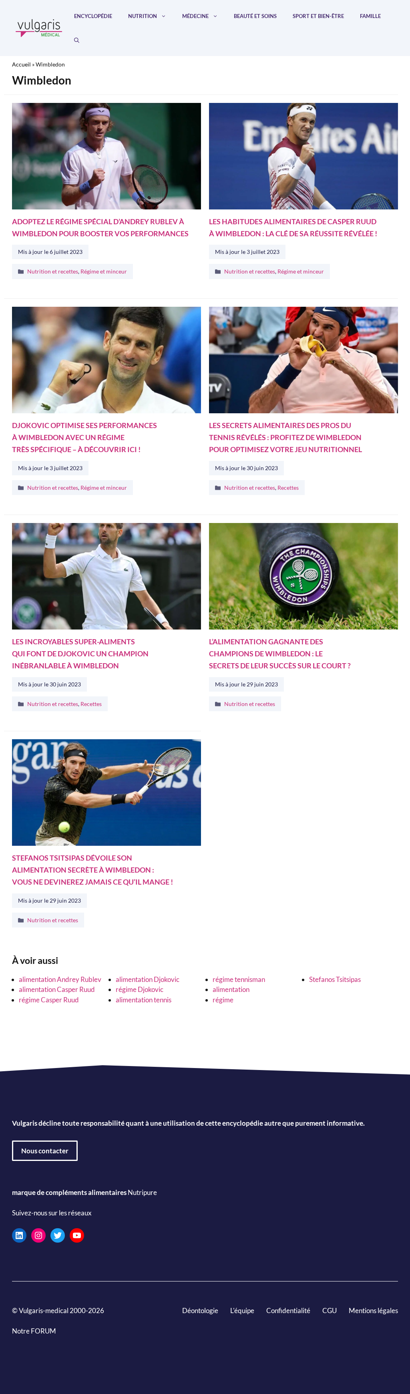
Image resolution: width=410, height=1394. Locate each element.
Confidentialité (288, 1310)
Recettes (288, 487)
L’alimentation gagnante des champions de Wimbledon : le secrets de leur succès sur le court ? (280, 654)
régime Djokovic (139, 989)
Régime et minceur (103, 271)
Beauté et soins (255, 16)
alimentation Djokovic (147, 979)
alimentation (231, 989)
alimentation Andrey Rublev (60, 979)
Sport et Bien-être (318, 16)
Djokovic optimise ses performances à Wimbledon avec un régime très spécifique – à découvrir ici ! (84, 437)
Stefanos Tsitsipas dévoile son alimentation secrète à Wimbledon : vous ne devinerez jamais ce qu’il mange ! (92, 870)
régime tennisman (239, 979)
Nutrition (142, 16)
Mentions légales (373, 1310)
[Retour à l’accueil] (39, 27)
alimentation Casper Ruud (57, 989)
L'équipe (242, 1310)
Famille (370, 16)
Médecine (195, 16)
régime (223, 1000)
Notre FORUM (34, 1330)
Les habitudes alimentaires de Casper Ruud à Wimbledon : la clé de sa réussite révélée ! (293, 227)
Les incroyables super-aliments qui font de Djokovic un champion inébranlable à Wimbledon (80, 654)
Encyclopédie (93, 16)
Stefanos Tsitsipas (335, 979)
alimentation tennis (143, 1000)
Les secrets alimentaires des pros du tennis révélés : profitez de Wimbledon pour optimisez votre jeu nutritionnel (285, 437)
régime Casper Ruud (49, 1000)
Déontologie (200, 1310)
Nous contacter (44, 1150)
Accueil (21, 64)
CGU (329, 1310)
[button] (76, 40)
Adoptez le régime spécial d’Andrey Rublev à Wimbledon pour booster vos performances (100, 227)
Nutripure (142, 1192)
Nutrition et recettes (52, 271)
